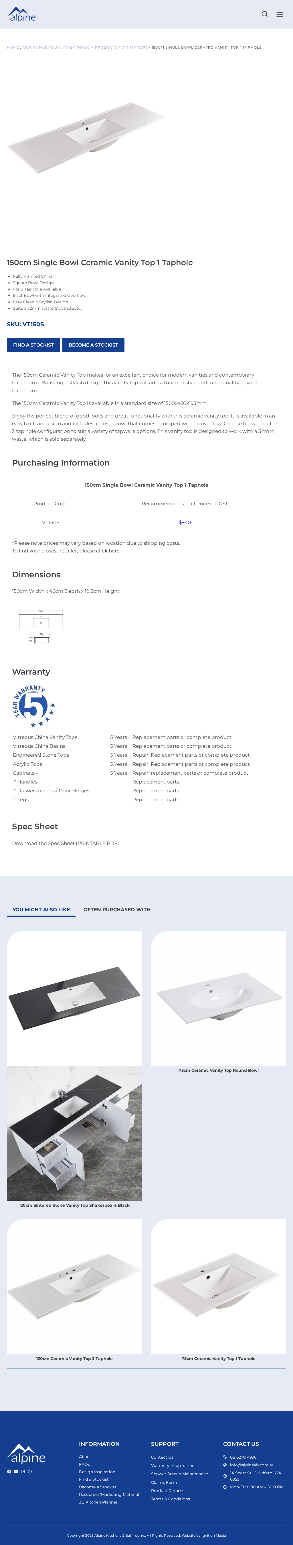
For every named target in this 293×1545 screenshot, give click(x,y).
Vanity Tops (134, 47)
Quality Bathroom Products (84, 47)
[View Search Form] (264, 14)
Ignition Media (213, 1535)
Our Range (35, 47)
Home (13, 47)
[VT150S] (87, 142)
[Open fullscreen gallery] (161, 216)
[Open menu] (279, 14)
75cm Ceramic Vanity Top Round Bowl (219, 1070)
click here (108, 551)
